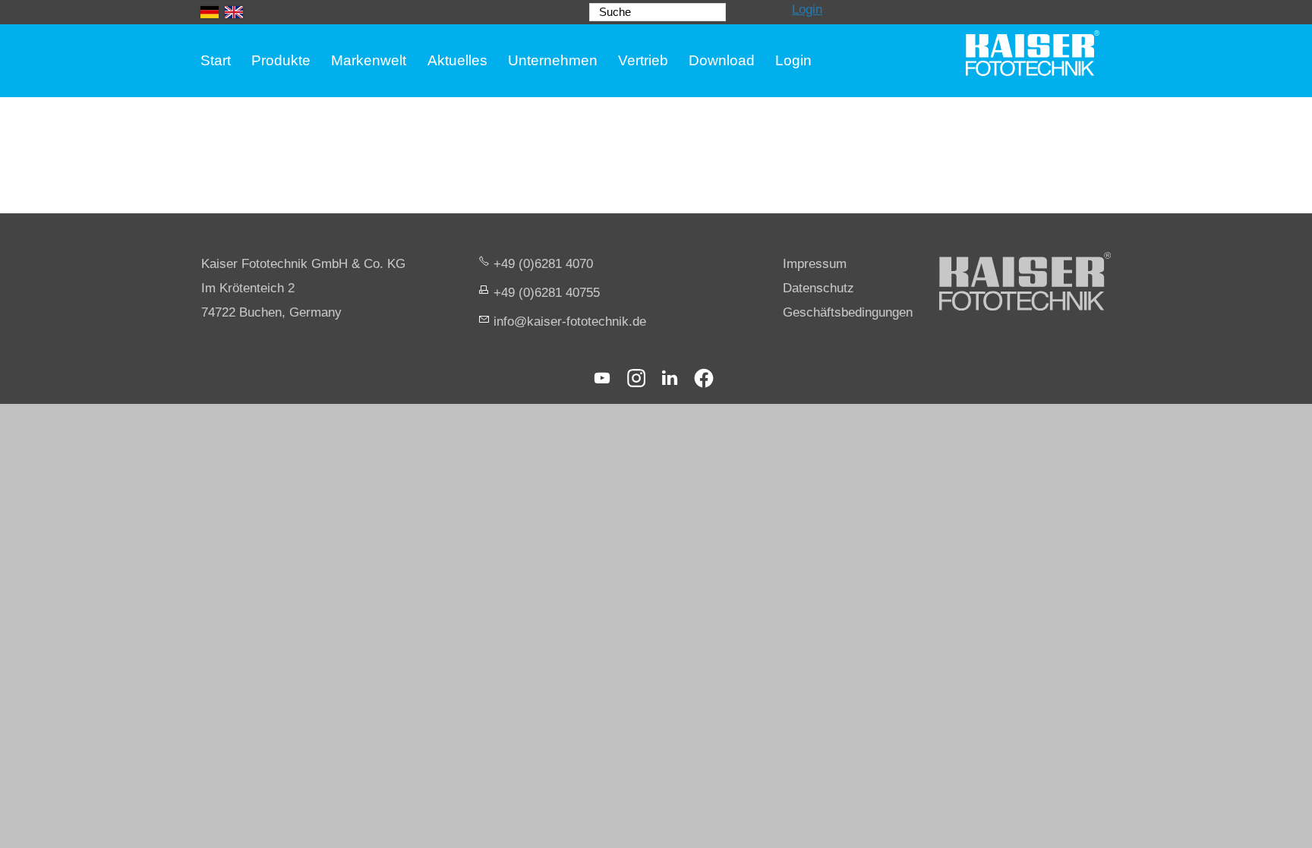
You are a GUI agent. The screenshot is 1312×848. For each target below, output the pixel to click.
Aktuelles (457, 60)
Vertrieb (643, 60)
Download (722, 60)
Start (215, 60)
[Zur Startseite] (1032, 53)
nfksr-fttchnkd (568, 321)
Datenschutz (818, 288)
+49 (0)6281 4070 (543, 264)
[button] (602, 378)
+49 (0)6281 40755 (547, 292)
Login (807, 9)
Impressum (815, 264)
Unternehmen (553, 60)
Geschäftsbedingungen (848, 312)
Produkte (281, 60)
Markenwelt (368, 60)
